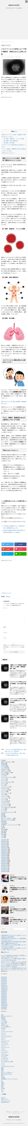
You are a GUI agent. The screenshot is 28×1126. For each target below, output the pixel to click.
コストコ (3, 783)
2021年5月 (4, 841)
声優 (2, 815)
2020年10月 (4, 852)
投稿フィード (4, 1099)
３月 (2, 837)
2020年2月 (4, 865)
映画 (2, 821)
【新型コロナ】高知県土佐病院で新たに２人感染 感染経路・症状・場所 (18, 666)
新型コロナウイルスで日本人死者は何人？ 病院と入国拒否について (18, 734)
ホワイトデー (4, 805)
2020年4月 (4, 862)
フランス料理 (4, 801)
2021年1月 (4, 847)
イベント (3, 778)
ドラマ (3, 794)
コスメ (3, 785)
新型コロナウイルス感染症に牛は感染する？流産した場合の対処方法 (18, 717)
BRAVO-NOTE (14, 5)
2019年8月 (4, 871)
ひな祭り (3, 774)
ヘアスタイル (4, 804)
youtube (3, 764)
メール (5, 632)
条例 (2, 828)
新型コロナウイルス (6, 593)
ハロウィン (4, 796)
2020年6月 (4, 858)
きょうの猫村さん (6, 772)
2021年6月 (4, 839)
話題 (2, 831)
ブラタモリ (4, 802)
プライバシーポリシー (16, 1113)
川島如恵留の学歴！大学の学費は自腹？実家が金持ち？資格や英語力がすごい (18, 900)
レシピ (3, 810)
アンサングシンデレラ (7, 777)
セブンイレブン (5, 793)
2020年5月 (4, 860)
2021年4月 (4, 843)
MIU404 (3, 763)
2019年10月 (4, 868)
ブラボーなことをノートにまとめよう (14, 1119)
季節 (2, 816)
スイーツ (3, 791)
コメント (5, 607)
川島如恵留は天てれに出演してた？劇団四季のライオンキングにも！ (18, 889)
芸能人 (3, 829)
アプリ (3, 775)
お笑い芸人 (4, 769)
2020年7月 (4, 857)
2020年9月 (4, 854)
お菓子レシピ (4, 771)
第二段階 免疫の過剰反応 (11, 140)
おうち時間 (4, 767)
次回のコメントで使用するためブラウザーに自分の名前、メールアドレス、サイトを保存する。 (13, 647)
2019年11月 (4, 866)
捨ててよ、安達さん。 (7, 818)
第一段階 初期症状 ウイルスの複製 (14, 138)
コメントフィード (6, 1100)
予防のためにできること (8, 153)
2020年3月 (4, 863)
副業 (2, 813)
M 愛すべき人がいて (6, 762)
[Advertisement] (14, 24)
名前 (4, 627)
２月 (2, 835)
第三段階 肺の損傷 (9, 142)
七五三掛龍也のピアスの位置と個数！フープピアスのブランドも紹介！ (18, 910)
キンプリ (3, 780)
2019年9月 (4, 869)
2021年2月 (4, 846)
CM (2, 760)
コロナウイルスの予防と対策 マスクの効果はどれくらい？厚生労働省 (18, 700)
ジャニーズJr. (4, 790)
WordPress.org (5, 1102)
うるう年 (3, 766)
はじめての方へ (16, 1111)
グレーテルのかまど (6, 782)
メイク (3, 809)
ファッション (4, 797)
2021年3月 (4, 844)
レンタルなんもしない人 (7, 812)
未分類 (3, 823)
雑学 (2, 832)
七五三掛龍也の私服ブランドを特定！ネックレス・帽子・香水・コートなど (18, 921)
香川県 (3, 834)
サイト (4, 638)
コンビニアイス (5, 786)
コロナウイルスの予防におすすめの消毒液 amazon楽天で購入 (18, 683)
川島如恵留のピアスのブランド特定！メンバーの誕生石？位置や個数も (18, 878)
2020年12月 (4, 849)
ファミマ (3, 799)
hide (15, 131)
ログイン (3, 1097)
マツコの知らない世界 (7, 807)
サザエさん (4, 788)
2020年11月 (4, 850)
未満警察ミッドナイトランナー (9, 824)
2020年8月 (4, 855)
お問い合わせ (8, 1111)
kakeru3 (8, 596)
